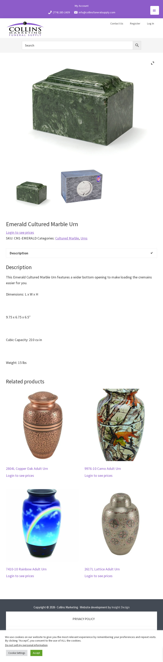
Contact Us (116, 23)
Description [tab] (19, 253)
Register (135, 23)
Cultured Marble (67, 238)
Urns (84, 238)
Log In (150, 23)
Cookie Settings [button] (16, 653)
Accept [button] (36, 653)
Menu (154, 10)
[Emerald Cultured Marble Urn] (31, 193)
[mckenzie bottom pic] (81, 185)
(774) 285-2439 (61, 12)
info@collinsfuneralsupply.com (97, 12)
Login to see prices (20, 232)
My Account (81, 6)
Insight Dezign (121, 607)
